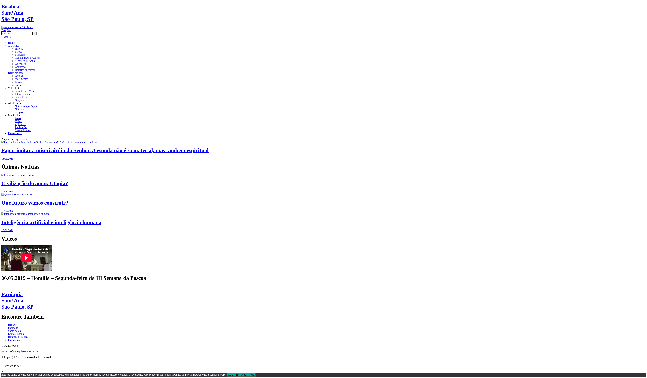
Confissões (20, 66)
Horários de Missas (25, 69)
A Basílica (13, 45)
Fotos (18, 118)
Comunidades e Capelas (27, 57)
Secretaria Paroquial (25, 60)
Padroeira (20, 54)
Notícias (19, 109)
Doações (6, 30)
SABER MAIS (247, 375)
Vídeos (18, 121)
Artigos (19, 112)
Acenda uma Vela (24, 91)
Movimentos (21, 78)
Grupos (19, 75)
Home (11, 42)
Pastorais (19, 82)
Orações (19, 100)
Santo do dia (21, 97)
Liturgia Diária (16, 333)
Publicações (21, 127)
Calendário (20, 63)
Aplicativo (20, 124)
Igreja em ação (16, 72)
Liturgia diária (22, 94)
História (19, 48)
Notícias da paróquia (26, 106)
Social (18, 85)
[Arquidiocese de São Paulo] (17, 27)
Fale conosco (15, 133)
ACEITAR (233, 375)
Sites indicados (23, 130)
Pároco (18, 51)
